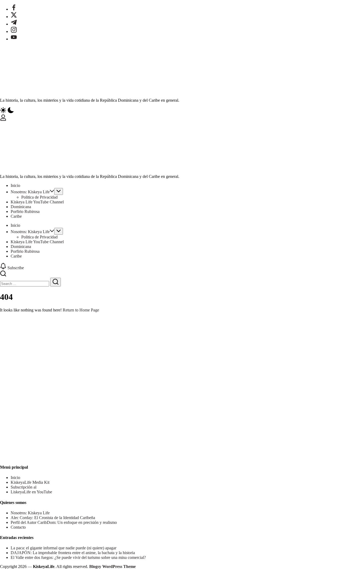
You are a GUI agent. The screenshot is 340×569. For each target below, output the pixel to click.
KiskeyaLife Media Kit (30, 482)
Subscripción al (23, 487)
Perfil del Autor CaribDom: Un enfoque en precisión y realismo (64, 522)
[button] (170, 110)
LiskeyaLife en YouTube (31, 492)
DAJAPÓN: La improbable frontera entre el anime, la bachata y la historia (73, 552)
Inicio (15, 477)
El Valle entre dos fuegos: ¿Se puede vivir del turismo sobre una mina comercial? (78, 557)
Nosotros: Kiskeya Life (30, 513)
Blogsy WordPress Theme (112, 566)
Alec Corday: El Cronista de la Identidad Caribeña (53, 517)
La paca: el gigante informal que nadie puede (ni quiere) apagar (63, 548)
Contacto (18, 527)
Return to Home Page (81, 310)
